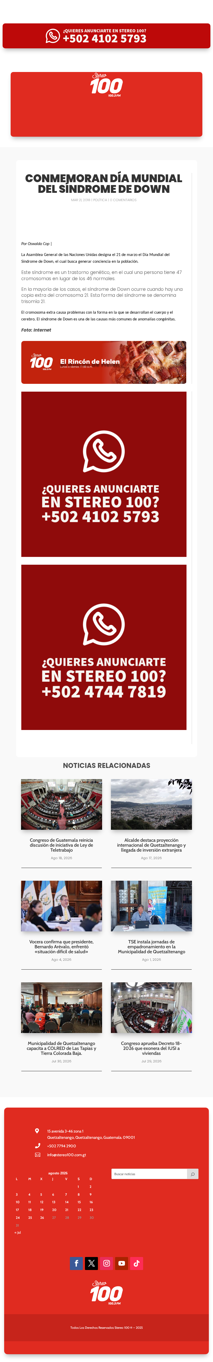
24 (18, 1217)
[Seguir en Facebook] (76, 1263)
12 (41, 1202)
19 (41, 1210)
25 (30, 1217)
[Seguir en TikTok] (136, 1263)
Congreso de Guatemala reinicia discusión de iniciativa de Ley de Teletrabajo (61, 845)
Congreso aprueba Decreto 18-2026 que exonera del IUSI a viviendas (151, 1048)
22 (79, 1210)
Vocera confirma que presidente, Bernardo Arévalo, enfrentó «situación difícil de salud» (61, 947)
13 (53, 1202)
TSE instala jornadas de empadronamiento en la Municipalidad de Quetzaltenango (151, 947)
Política (100, 200)
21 (66, 1210)
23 (91, 1210)
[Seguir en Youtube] (121, 1263)
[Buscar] (192, 1174)
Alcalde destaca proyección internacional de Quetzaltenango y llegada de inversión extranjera (151, 845)
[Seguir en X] (91, 1263)
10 (17, 1202)
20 (54, 1210)
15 (79, 1202)
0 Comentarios (123, 200)
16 (91, 1202)
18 (30, 1210)
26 (42, 1217)
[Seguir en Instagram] (106, 1263)
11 (29, 1202)
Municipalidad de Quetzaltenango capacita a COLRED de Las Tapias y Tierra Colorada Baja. (61, 1048)
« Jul (18, 1232)
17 (17, 1210)
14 (67, 1202)
